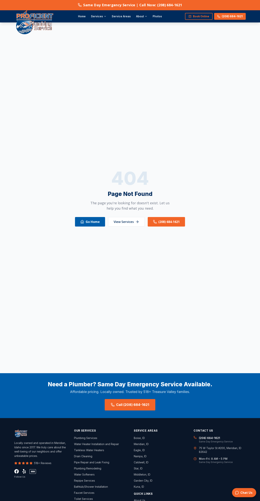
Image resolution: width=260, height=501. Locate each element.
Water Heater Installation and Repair (96, 444)
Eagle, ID (139, 450)
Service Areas (121, 16)
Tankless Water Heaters (89, 450)
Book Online (201, 16)
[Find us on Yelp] (24, 471)
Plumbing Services (85, 438)
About (140, 16)
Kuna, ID (139, 486)
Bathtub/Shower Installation (91, 486)
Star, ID (138, 468)
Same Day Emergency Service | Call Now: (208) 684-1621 (132, 5)
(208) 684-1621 (232, 16)
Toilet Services (83, 498)
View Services (124, 222)
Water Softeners (84, 474)
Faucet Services (84, 492)
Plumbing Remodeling (87, 468)
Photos (157, 16)
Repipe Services (84, 480)
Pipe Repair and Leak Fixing (91, 462)
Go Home (93, 222)
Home (82, 16)
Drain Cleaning (83, 456)
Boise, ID (139, 438)
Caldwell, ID (141, 462)
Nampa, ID (140, 456)
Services (97, 16)
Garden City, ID (143, 480)
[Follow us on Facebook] (16, 471)
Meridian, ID (141, 444)
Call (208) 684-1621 (132, 405)
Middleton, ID (142, 474)
